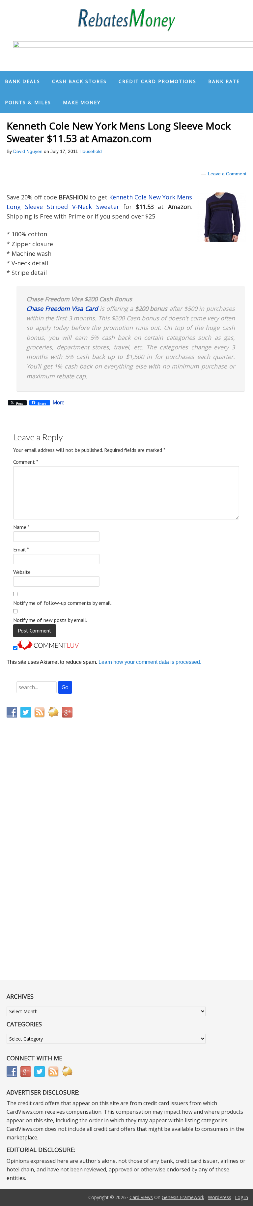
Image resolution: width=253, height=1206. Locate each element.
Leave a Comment (227, 173)
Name (21, 527)
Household (90, 151)
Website (22, 572)
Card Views (141, 1197)
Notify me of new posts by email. (50, 620)
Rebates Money (126, 20)
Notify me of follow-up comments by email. (62, 603)
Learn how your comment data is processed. (149, 662)
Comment (25, 461)
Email (21, 549)
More (59, 402)
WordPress (219, 1197)
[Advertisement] (38, 860)
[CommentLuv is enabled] (48, 648)
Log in (241, 1197)
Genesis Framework (183, 1197)
